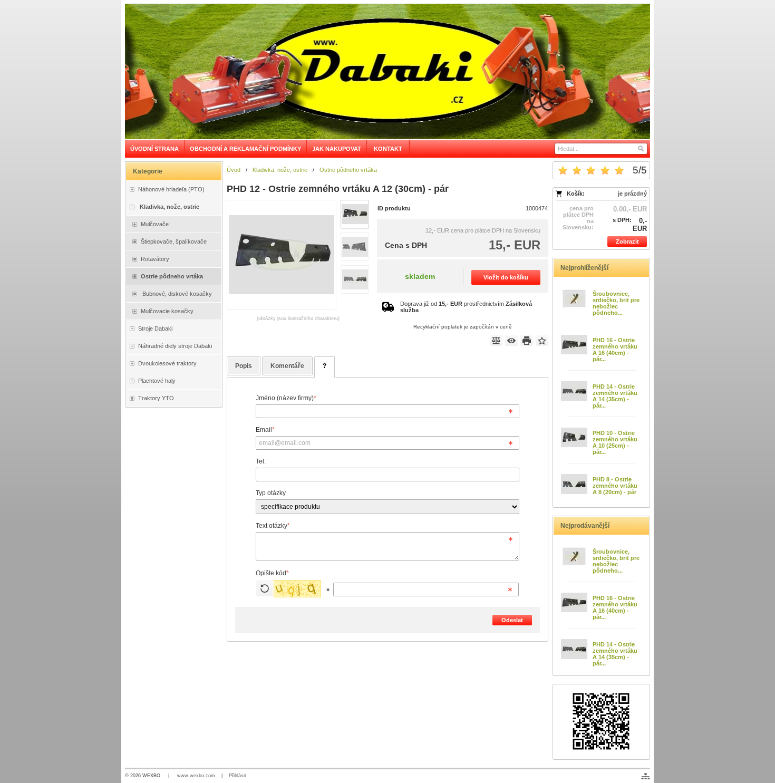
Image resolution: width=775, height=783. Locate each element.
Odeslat (512, 620)
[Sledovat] (511, 340)
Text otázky (273, 525)
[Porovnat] (496, 340)
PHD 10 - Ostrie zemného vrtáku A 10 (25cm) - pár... (615, 442)
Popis (243, 366)
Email (265, 429)
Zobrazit (627, 241)
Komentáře (287, 366)
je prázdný (632, 193)
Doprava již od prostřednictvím (466, 307)
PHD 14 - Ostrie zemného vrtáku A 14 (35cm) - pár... (615, 396)
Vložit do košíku (505, 277)
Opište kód (272, 573)
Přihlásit (237, 775)
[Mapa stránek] (645, 776)
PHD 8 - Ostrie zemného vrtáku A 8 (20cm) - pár (615, 485)
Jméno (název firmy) (286, 398)
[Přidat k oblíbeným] (542, 340)
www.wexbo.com (196, 775)
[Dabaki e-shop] (387, 71)
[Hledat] (640, 149)
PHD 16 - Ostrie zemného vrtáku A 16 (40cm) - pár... (615, 349)
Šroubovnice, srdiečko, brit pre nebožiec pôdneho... (616, 303)
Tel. (261, 461)
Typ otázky (271, 493)
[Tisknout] (526, 340)
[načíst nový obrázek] (264, 588)
